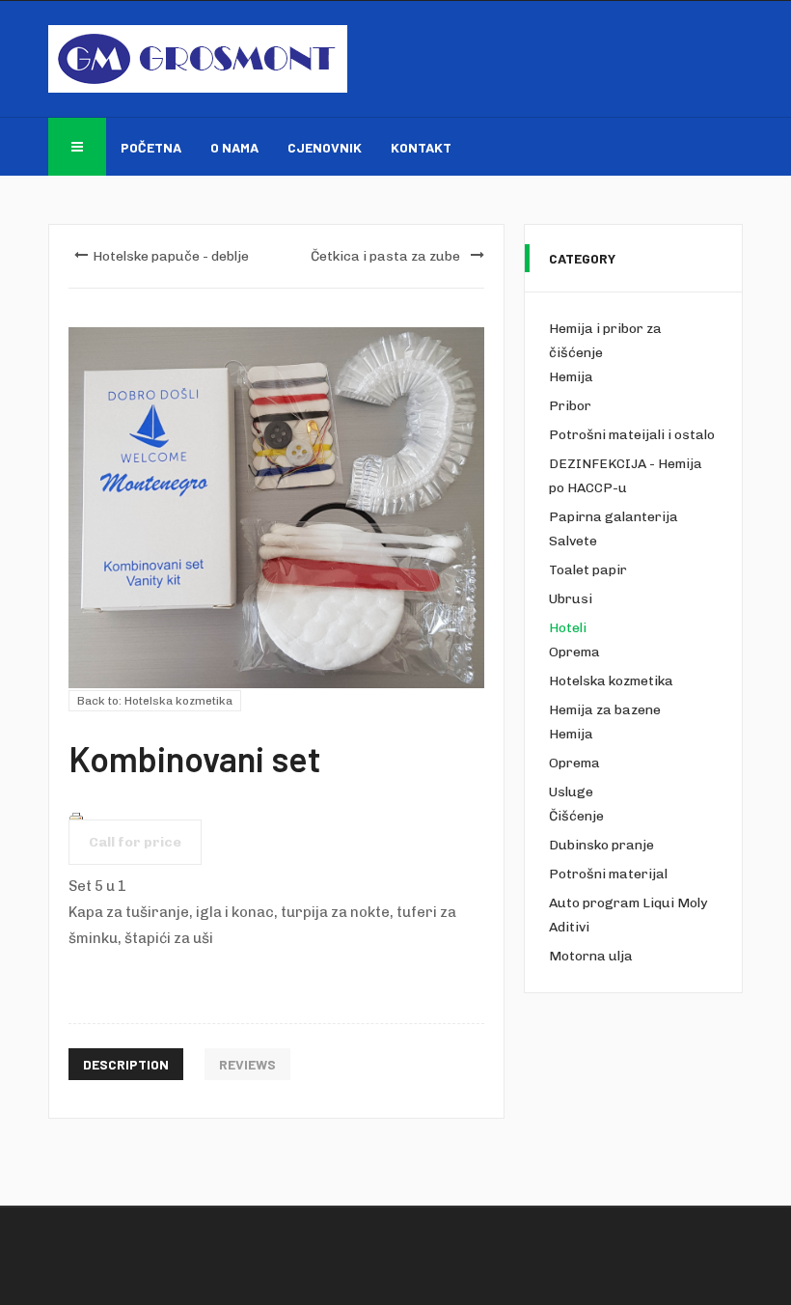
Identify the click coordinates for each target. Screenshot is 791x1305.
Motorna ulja (591, 956)
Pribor (570, 406)
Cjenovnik (324, 147)
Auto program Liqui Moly (628, 903)
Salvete (573, 541)
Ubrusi (570, 599)
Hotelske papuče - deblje (171, 256)
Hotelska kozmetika (611, 681)
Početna (151, 147)
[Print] (76, 818)
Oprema (574, 652)
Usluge (571, 792)
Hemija (571, 377)
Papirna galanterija (613, 517)
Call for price (135, 842)
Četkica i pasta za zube (385, 256)
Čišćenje (576, 816)
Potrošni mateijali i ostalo (632, 435)
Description (126, 1064)
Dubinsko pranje (601, 845)
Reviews (247, 1064)
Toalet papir (588, 570)
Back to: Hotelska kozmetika (154, 701)
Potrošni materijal (608, 874)
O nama (234, 147)
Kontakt (421, 147)
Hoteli (567, 628)
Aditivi (569, 927)
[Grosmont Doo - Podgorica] (197, 59)
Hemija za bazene (605, 710)
